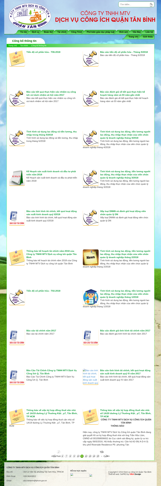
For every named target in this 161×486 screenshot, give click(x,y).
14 (94, 456)
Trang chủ (133, 37)
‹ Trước (58, 452)
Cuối (106, 456)
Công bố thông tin (38, 45)
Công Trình (76, 32)
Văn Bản (137, 32)
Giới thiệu (148, 37)
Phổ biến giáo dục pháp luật (100, 32)
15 (98, 456)
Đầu (54, 456)
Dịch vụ (35, 32)
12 (86, 456)
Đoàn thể (48, 32)
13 (90, 456)
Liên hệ (149, 32)
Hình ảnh (123, 32)
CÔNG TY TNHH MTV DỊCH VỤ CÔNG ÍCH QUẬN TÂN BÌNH (33, 467)
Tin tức (23, 32)
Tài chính (62, 32)
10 (78, 456)
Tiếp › (102, 452)
